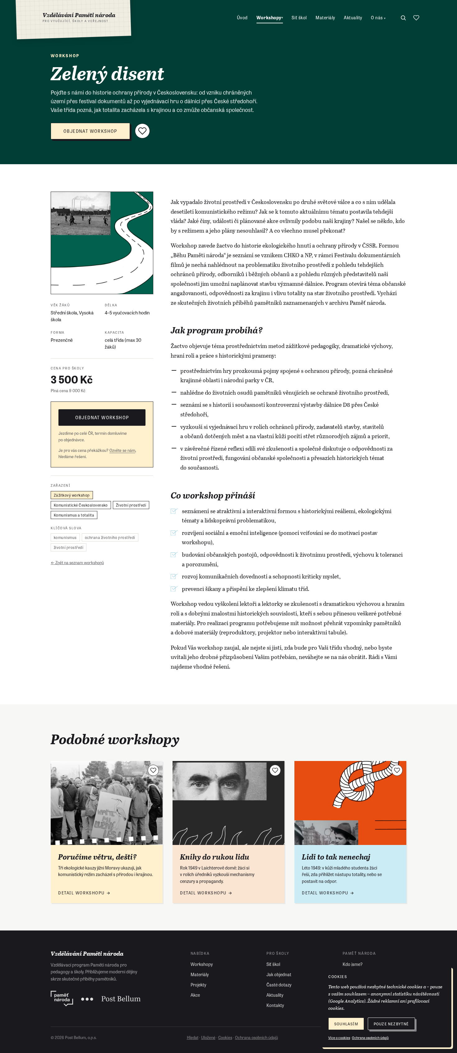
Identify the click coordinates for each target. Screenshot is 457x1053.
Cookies (225, 1037)
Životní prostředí (131, 505)
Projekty (198, 984)
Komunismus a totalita (74, 514)
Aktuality (353, 17)
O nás (378, 17)
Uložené (208, 1037)
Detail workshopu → (84, 893)
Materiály (325, 17)
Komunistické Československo (81, 505)
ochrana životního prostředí (110, 537)
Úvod (242, 17)
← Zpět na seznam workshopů (77, 562)
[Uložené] (416, 18)
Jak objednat (278, 974)
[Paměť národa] (62, 998)
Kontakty (275, 1005)
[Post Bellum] (111, 998)
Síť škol (299, 17)
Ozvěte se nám (122, 450)
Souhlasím (346, 1024)
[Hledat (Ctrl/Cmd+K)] (403, 18)
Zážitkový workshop (72, 495)
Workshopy (269, 17)
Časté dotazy (278, 984)
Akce (195, 995)
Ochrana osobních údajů (256, 1037)
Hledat (192, 1037)
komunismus (65, 537)
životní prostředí (68, 547)
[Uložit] (142, 130)
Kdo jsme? (352, 964)
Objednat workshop (90, 131)
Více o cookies (339, 1037)
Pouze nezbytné (391, 1024)
